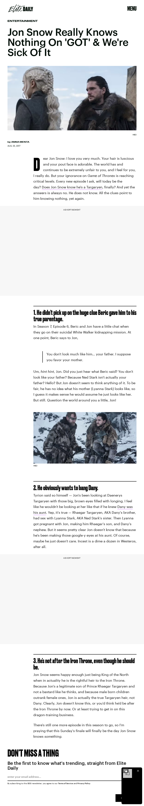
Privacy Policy (83, 783)
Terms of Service (65, 783)
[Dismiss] (138, 771)
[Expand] (126, 771)
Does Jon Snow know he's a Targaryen (72, 187)
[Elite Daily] (21, 8)
